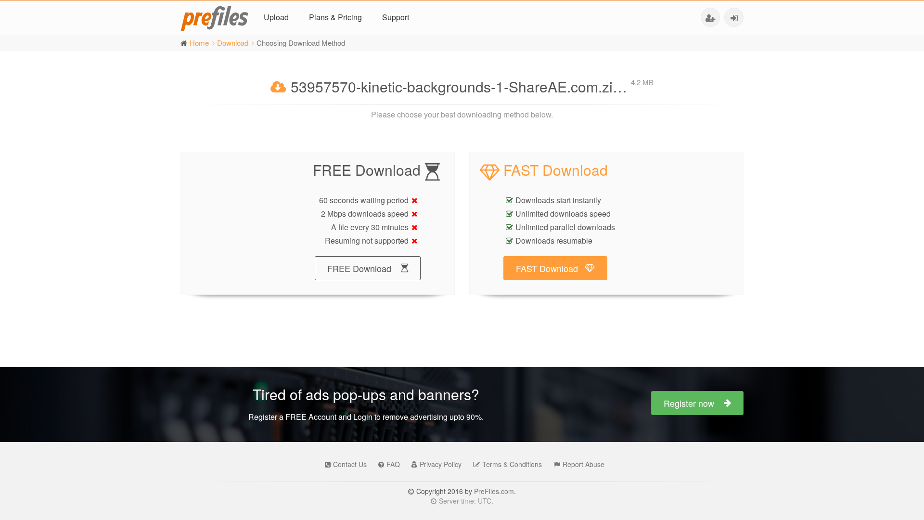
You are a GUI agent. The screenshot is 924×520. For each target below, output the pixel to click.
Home (199, 43)
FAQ (393, 464)
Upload (276, 17)
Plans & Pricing (335, 17)
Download (232, 43)
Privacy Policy (441, 464)
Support (395, 17)
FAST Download (547, 268)
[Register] (710, 17)
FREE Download (359, 268)
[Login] (734, 17)
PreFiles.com (494, 491)
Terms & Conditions (512, 464)
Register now (689, 403)
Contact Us (350, 464)
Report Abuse (583, 464)
